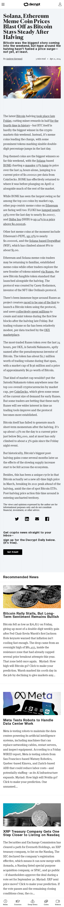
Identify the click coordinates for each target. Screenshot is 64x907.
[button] (17, 519)
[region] (32, 107)
